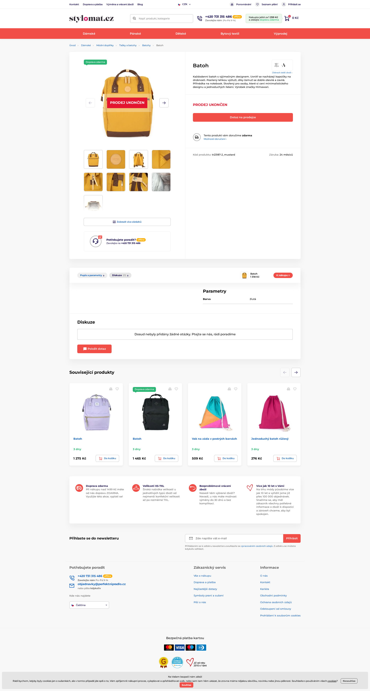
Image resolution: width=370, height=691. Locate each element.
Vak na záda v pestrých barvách (214, 438)
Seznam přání (270, 4)
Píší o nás (200, 602)
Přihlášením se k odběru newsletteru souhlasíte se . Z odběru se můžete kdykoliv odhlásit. (240, 547)
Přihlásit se (294, 4)
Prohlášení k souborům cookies (280, 615)
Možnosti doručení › (215, 138)
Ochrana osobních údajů (276, 602)
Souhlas (186, 685)
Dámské (86, 45)
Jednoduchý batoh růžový (269, 438)
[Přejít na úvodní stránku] (91, 18)
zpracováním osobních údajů (256, 546)
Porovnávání (243, 4)
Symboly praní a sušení (209, 595)
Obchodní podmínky (273, 595)
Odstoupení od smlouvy (275, 608)
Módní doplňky (105, 45)
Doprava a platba (93, 4)
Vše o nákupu (202, 575)
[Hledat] (134, 18)
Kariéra (264, 588)
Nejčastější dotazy (205, 588)
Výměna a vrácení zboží (120, 4)
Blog (140, 4)
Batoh (77, 438)
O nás (264, 575)
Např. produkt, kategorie (154, 18)
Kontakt (74, 4)
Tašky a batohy (128, 45)
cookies (332, 680)
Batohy (146, 45)
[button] (164, 102)
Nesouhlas (349, 680)
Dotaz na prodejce (243, 117)
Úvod (72, 45)
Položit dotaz (96, 348)
